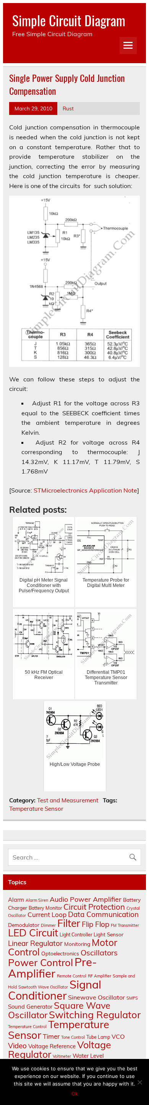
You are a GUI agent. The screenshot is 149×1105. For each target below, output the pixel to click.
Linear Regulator (35, 943)
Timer (51, 1036)
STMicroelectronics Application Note (85, 490)
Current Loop (47, 914)
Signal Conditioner (54, 989)
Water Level (88, 1055)
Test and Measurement (67, 800)
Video (17, 1045)
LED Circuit (33, 932)
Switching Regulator (95, 1014)
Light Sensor (108, 934)
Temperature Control (27, 1026)
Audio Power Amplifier (85, 899)
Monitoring (77, 944)
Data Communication (103, 914)
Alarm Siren (37, 900)
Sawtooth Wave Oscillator (43, 987)
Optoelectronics (60, 953)
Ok (74, 1094)
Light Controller (76, 935)
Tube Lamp (98, 1037)
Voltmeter (62, 1056)
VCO (118, 1036)
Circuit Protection (94, 907)
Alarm (16, 899)
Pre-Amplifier (52, 967)
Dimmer (48, 925)
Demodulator (23, 925)
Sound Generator (30, 1006)
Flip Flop (95, 924)
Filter (68, 923)
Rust (68, 108)
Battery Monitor (45, 908)
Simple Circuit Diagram (68, 20)
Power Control (40, 962)
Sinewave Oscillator (96, 997)
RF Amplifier (99, 976)
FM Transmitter (125, 925)
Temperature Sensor (36, 808)
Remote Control (71, 976)
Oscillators (99, 952)
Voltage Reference (52, 1046)
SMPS (132, 998)
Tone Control (73, 1037)
